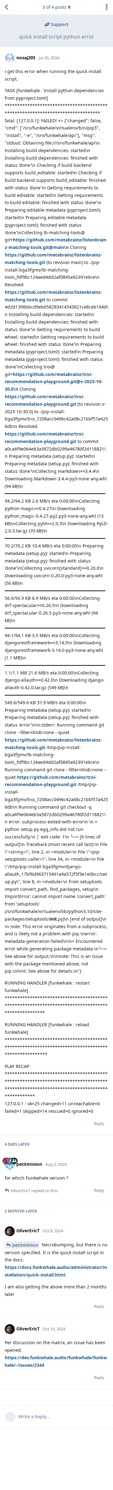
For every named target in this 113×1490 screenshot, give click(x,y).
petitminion (25, 1245)
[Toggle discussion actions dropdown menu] (106, 7)
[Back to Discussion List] (6, 7)
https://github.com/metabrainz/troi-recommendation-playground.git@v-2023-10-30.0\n (54, 381)
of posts (54, 7)
